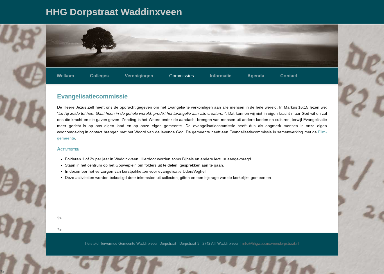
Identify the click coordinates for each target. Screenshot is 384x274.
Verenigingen (139, 75)
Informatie (220, 75)
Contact (288, 75)
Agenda (255, 75)
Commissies (181, 75)
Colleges (99, 75)
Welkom (65, 75)
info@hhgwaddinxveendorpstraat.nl (270, 243)
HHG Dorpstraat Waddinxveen (114, 11)
